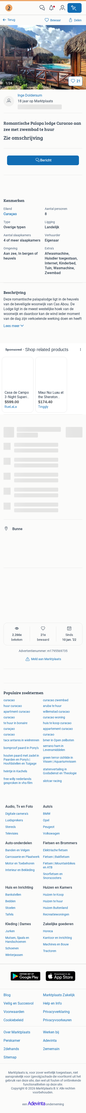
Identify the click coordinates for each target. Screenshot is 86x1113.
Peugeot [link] (48, 827)
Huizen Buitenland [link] (55, 908)
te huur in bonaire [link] (15, 723)
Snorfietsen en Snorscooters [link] (53, 876)
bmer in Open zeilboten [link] (58, 740)
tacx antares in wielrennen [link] (21, 740)
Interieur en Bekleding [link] (20, 870)
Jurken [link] (10, 931)
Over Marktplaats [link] (17, 1032)
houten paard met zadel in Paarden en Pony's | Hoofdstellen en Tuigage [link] (21, 759)
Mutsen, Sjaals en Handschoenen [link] (17, 939)
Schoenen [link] (12, 948)
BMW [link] (46, 813)
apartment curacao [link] (17, 711)
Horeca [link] (48, 931)
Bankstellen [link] (13, 894)
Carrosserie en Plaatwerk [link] (22, 857)
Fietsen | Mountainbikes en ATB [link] (59, 865)
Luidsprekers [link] (14, 820)
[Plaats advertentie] (74, 8)
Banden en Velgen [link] (17, 850)
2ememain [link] (51, 1049)
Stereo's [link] (10, 827)
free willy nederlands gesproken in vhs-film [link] (18, 781)
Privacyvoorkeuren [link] (57, 1020)
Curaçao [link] (10, 214)
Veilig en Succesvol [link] (19, 1003)
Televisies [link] (11, 833)
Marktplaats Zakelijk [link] (59, 995)
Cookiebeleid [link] (13, 1020)
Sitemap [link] (10, 1057)
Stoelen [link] (10, 908)
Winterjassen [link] (14, 955)
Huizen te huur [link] (53, 901)
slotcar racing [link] (52, 781)
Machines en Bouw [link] (56, 944)
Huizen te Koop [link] (53, 894)
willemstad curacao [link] (56, 711)
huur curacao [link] (13, 706)
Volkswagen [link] (51, 833)
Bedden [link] (10, 901)
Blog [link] (7, 995)
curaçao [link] (9, 728)
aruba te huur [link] (52, 706)
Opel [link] (46, 820)
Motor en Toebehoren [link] (19, 863)
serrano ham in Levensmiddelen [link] (54, 748)
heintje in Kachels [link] (15, 771)
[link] (9, 8)
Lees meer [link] (11, 326)
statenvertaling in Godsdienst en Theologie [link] (60, 771)
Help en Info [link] (52, 1003)
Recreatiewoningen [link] (56, 914)
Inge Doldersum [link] (30, 95)
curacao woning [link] (54, 717)
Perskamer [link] (12, 1040)
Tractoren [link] (49, 951)
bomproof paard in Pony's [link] (21, 748)
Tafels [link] (9, 914)
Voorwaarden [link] (14, 1012)
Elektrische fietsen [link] (55, 850)
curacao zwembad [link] (55, 700)
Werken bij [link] (51, 1032)
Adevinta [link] (50, 1040)
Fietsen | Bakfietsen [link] (56, 857)
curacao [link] (9, 700)
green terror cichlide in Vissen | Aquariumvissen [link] (59, 759)
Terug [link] (11, 20)
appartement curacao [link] (58, 728)
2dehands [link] (11, 1049)
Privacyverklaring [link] (56, 1012)
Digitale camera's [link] (16, 813)
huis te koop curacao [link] (57, 723)
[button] (52, 8)
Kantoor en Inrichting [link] (57, 937)
